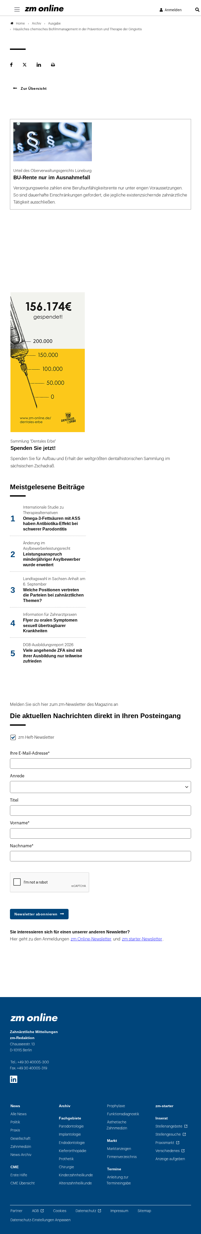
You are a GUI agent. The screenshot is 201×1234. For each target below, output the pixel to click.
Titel (14, 800)
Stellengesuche (168, 1134)
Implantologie (70, 1134)
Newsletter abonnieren (36, 914)
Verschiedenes (167, 1151)
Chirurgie (66, 1167)
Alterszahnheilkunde (75, 1183)
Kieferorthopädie (72, 1151)
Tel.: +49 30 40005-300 (29, 1062)
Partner (16, 1211)
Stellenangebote (168, 1126)
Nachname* (22, 846)
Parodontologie (71, 1126)
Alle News (18, 1114)
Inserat (161, 1118)
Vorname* (20, 823)
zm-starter (164, 1106)
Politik (15, 1122)
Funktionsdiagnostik (123, 1114)
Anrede (17, 776)
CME (14, 1167)
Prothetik (66, 1159)
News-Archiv (20, 1154)
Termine (114, 1169)
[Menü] (17, 9)
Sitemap (144, 1211)
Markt (112, 1141)
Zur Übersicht (33, 88)
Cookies (59, 1211)
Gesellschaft (20, 1138)
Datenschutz (86, 1211)
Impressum (119, 1211)
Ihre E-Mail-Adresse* (30, 753)
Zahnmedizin (20, 1146)
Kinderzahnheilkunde (76, 1175)
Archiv (64, 1106)
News (15, 1106)
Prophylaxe (116, 1106)
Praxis (15, 1130)
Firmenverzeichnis (122, 1157)
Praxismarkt (164, 1142)
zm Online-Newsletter (91, 939)
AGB (35, 1211)
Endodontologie (72, 1142)
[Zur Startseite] (44, 8)
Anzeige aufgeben (170, 1159)
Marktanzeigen (119, 1148)
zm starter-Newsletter (142, 939)
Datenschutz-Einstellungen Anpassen (40, 1220)
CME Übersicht (22, 1183)
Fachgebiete (70, 1118)
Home (20, 23)
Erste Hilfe (18, 1175)
